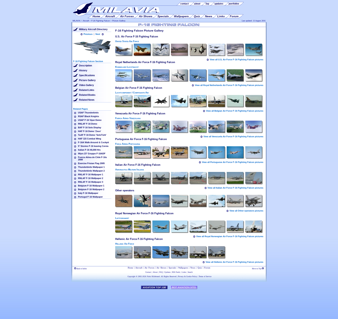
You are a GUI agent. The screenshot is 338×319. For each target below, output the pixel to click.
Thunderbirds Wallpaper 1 (91, 167)
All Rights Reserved (168, 276)
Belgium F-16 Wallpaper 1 (91, 185)
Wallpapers (183, 268)
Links (184, 272)
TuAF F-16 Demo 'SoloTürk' (92, 135)
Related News (86, 100)
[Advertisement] (169, 302)
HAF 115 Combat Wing (89, 138)
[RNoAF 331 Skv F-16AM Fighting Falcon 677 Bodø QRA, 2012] (161, 227)
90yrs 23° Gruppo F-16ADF (91, 153)
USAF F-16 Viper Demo (90, 120)
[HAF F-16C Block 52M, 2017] (217, 252)
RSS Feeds (176, 272)
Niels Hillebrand (153, 276)
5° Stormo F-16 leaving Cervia (93, 146)
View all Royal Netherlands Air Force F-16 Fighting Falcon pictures (229, 85)
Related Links (86, 90)
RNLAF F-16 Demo (87, 124)
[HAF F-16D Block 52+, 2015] (124, 252)
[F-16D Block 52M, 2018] (161, 252)
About (155, 272)
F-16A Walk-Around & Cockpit (93, 142)
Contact (148, 272)
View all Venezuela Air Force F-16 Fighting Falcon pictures (233, 136)
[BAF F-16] (124, 101)
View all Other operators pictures (246, 211)
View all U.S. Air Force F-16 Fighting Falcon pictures (236, 59)
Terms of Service (205, 276)
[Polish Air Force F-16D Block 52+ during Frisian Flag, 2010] (180, 201)
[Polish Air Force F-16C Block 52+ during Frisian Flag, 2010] (198, 201)
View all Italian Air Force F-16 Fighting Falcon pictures (235, 188)
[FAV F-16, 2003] (124, 127)
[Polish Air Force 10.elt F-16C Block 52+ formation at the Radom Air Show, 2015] (217, 201)
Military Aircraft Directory (93, 29)
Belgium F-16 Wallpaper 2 (91, 189)
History (83, 70)
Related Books (87, 95)
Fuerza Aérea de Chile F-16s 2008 (92, 158)
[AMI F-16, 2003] (124, 178)
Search (190, 272)
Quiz (200, 268)
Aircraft (86, 21)
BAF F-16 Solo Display (89, 127)
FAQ (161, 272)
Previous (88, 34)
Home (130, 268)
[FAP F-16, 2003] (124, 152)
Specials (172, 268)
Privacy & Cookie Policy (187, 276)
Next (97, 34)
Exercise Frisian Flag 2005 (91, 163)
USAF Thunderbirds (88, 112)
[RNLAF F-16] (124, 75)
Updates (167, 272)
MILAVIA (76, 21)
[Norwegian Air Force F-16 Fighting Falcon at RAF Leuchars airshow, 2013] (254, 227)
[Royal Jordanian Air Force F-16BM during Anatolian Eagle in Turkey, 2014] (235, 201)
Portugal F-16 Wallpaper (90, 197)
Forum (207, 268)
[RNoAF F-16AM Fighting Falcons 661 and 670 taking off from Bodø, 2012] (142, 227)
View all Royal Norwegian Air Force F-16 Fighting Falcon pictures (229, 236)
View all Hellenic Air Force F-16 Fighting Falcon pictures (234, 262)
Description (85, 65)
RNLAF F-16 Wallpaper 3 (90, 182)
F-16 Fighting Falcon (100, 21)
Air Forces (149, 268)
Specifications (87, 75)
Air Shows (161, 268)
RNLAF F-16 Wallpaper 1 (90, 174)
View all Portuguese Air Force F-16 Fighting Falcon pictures (232, 162)
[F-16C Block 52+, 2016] (180, 252)
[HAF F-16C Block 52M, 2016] (142, 252)
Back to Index (81, 269)
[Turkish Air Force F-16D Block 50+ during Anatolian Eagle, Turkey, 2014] (254, 201)
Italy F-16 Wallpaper (88, 193)
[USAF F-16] (124, 50)
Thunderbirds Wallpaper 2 (91, 171)
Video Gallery (86, 85)
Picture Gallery (118, 21)
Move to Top (257, 269)
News (192, 268)
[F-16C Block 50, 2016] (198, 252)
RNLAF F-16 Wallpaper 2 (90, 178)
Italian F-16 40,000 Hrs (89, 150)
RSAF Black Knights (88, 116)
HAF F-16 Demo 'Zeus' (89, 131)
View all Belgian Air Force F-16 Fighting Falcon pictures (234, 111)
